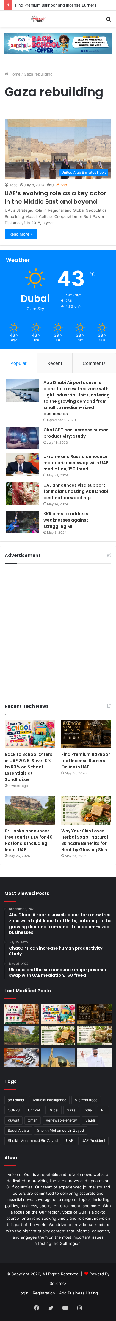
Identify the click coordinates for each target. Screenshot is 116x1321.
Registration (44, 1293)
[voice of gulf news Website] (58, 43)
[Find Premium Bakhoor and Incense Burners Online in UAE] (86, 734)
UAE (69, 1140)
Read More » (21, 234)
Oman (32, 1120)
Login (23, 1293)
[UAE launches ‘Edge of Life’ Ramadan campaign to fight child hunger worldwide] (94, 1057)
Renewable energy (61, 1120)
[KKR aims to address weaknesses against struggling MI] (22, 522)
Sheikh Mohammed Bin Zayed (33, 1140)
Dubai (53, 1110)
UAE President (93, 1140)
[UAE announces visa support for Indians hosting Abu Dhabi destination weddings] (22, 493)
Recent (54, 363)
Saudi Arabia (18, 1130)
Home (14, 74)
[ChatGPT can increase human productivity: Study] (22, 438)
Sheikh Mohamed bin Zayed (60, 1130)
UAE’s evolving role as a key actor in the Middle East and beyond (55, 197)
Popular (18, 363)
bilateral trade (86, 1100)
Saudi (90, 1120)
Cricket (34, 1110)
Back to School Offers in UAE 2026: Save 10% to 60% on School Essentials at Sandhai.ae (28, 766)
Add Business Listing (78, 1293)
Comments (94, 363)
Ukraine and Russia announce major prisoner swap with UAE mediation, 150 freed (75, 462)
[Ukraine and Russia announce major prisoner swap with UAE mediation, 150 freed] (22, 464)
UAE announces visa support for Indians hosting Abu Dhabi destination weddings (75, 491)
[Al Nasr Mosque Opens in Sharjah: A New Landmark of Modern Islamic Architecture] (58, 1057)
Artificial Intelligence (49, 1100)
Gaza (71, 1110)
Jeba (13, 185)
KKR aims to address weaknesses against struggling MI (65, 520)
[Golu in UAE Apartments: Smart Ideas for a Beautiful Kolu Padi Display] (21, 1014)
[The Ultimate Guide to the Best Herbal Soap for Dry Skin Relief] (94, 1035)
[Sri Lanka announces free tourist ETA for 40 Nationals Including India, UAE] (30, 810)
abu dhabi (16, 1100)
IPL (103, 1110)
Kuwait (13, 1120)
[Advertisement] (58, 628)
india (88, 1110)
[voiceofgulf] (38, 19)
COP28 (14, 1110)
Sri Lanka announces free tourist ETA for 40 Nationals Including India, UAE (29, 840)
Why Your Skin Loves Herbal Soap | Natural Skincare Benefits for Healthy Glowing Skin (84, 840)
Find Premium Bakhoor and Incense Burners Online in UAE (85, 760)
